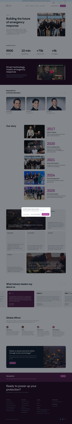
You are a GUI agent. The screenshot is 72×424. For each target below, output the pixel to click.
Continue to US (45, 214)
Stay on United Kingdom (35, 214)
